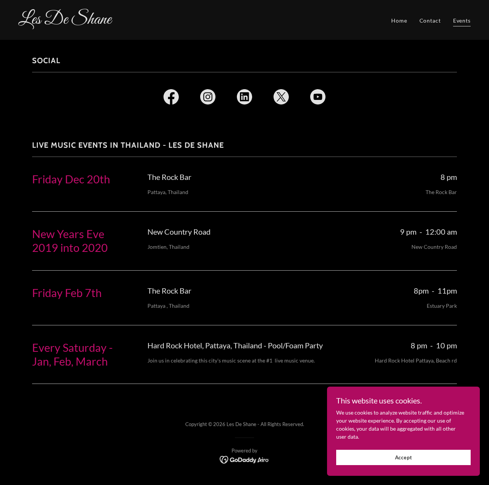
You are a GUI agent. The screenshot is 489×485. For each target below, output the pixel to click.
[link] (128, 21)
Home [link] (399, 20)
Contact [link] (430, 20)
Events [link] (462, 20)
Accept (403, 457)
